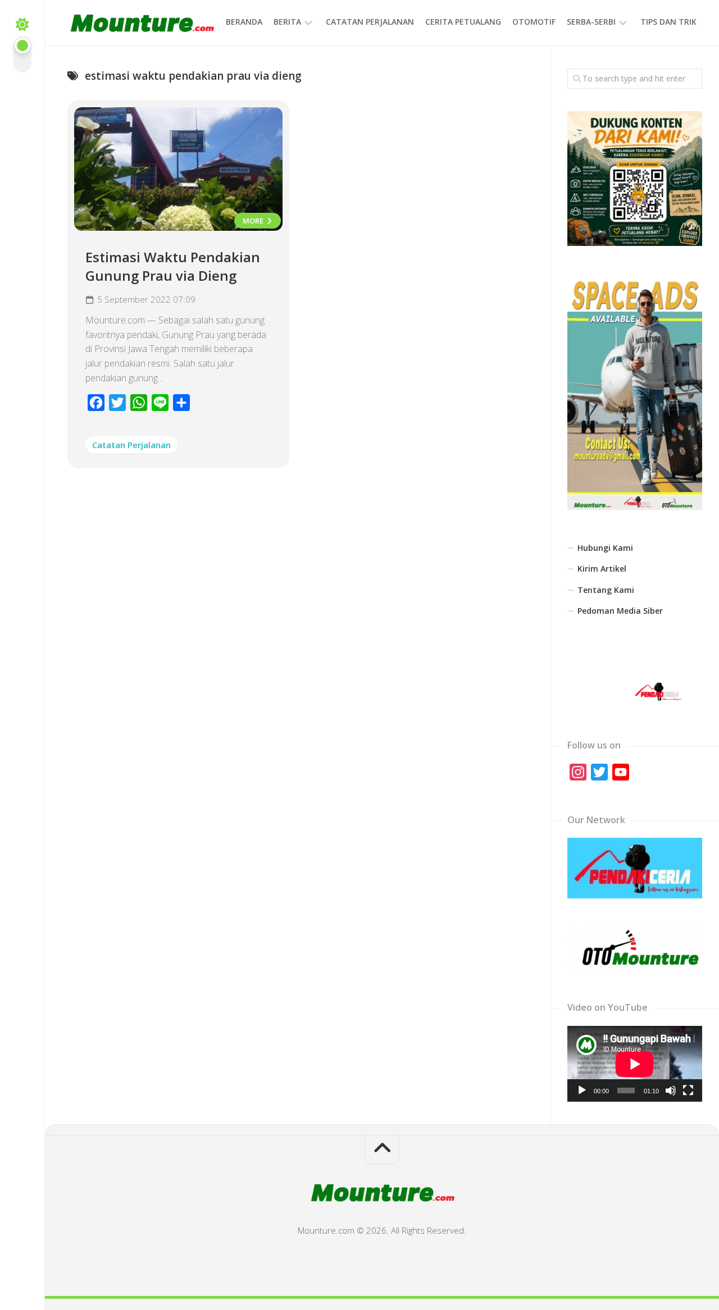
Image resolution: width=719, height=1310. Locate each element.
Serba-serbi (591, 21)
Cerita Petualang (463, 21)
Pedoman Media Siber (620, 610)
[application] (634, 1064)
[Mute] (670, 1090)
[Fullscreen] (688, 1090)
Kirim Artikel (601, 568)
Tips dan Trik (668, 21)
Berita (287, 21)
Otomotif (534, 21)
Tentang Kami (605, 590)
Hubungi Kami (605, 547)
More (254, 221)
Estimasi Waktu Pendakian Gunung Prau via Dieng (172, 266)
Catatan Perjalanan (370, 21)
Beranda (244, 21)
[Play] (582, 1090)
